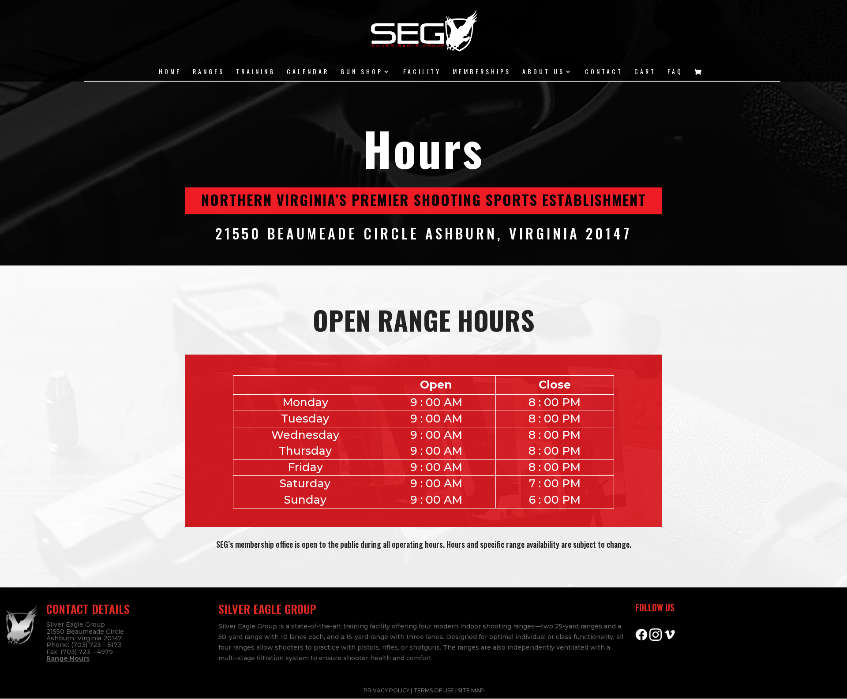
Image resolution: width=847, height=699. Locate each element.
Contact (604, 72)
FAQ (675, 72)
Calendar (308, 72)
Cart (645, 72)
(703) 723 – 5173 (96, 645)
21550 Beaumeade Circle (85, 631)
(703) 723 (75, 652)
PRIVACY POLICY (387, 690)
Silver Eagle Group (75, 624)
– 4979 (101, 652)
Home (170, 72)
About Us (543, 72)
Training (255, 72)
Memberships (482, 72)
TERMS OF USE (434, 690)
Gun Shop (362, 72)
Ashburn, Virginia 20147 (84, 638)
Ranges (209, 72)
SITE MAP (471, 690)
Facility (422, 72)
